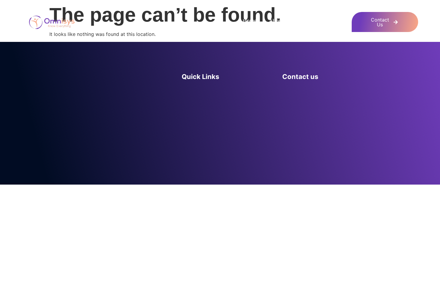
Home (250, 21)
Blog (342, 21)
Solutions (314, 21)
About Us (280, 21)
